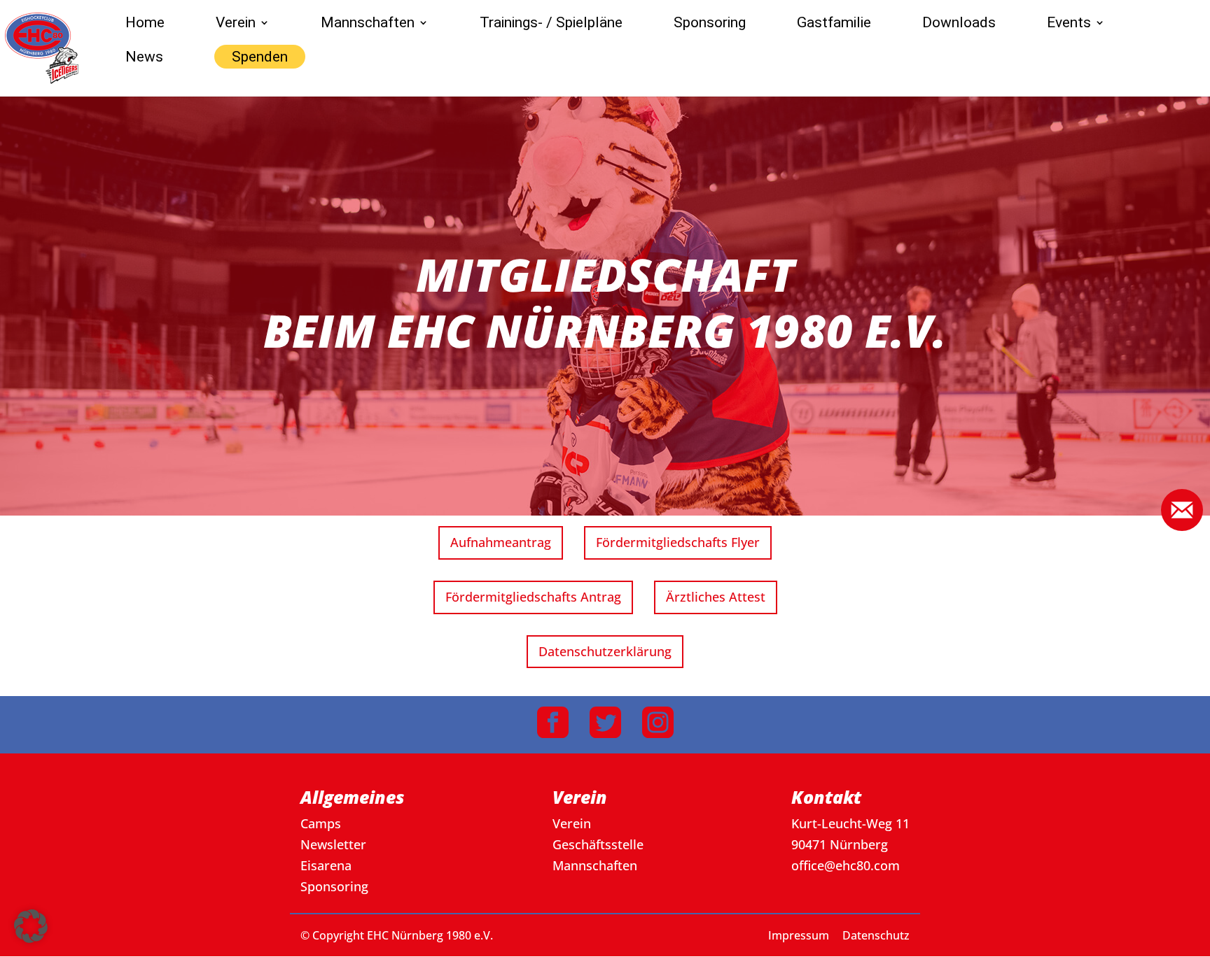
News (144, 58)
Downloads (959, 24)
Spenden (260, 56)
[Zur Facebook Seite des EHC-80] (553, 724)
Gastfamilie (834, 24)
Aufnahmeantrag (500, 542)
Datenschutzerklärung (605, 651)
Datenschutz (876, 935)
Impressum (798, 935)
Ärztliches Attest (715, 596)
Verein (236, 24)
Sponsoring (710, 24)
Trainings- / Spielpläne (551, 24)
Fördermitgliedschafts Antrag (533, 596)
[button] (31, 926)
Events (1069, 24)
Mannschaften (368, 24)
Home (145, 24)
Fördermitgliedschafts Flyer (678, 542)
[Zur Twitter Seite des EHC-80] (605, 724)
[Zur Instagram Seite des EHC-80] (658, 724)
